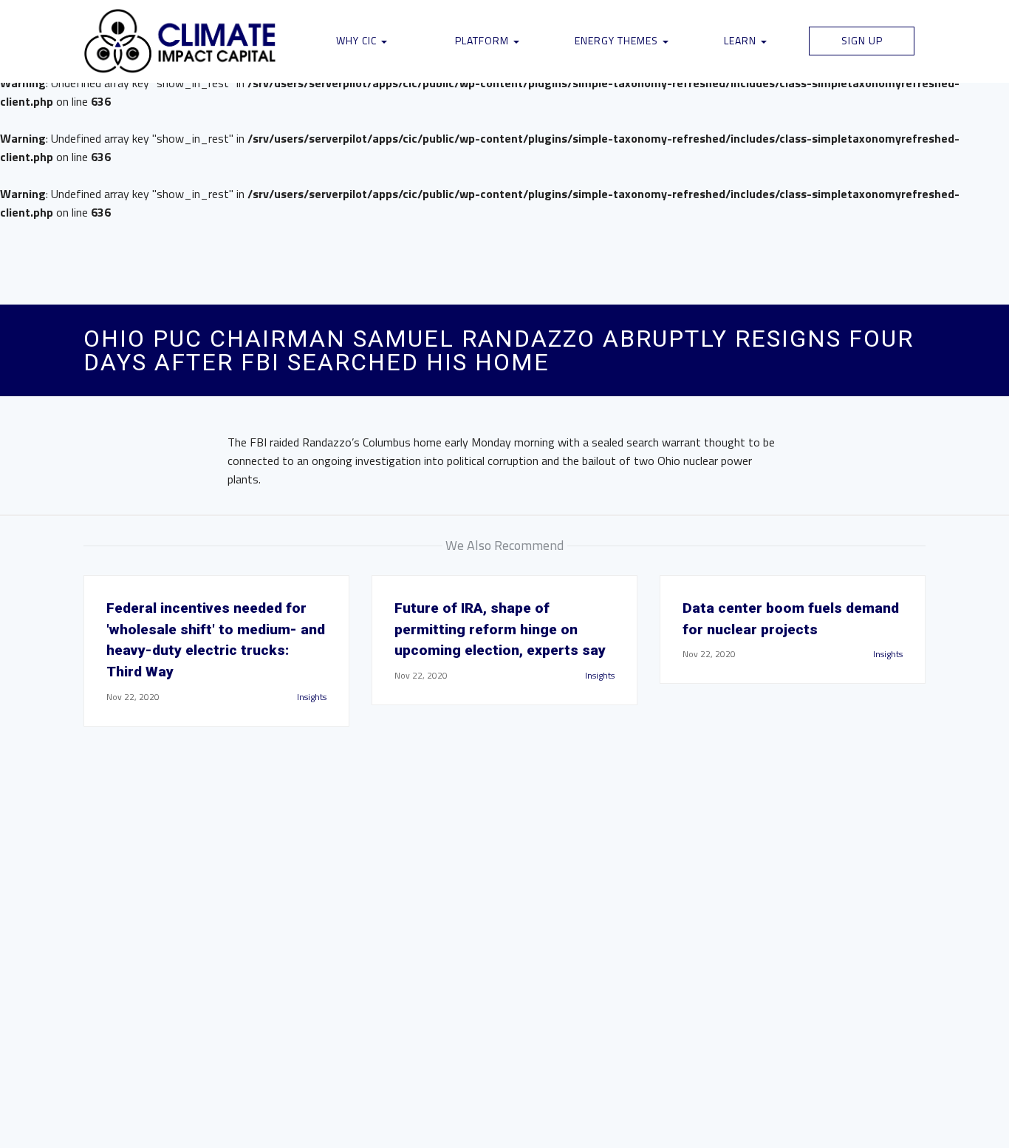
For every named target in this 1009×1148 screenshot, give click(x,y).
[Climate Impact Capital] (180, 41)
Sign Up (862, 40)
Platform (483, 40)
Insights (311, 697)
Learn (741, 40)
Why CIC (358, 40)
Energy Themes (618, 40)
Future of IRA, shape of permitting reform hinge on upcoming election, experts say (500, 629)
